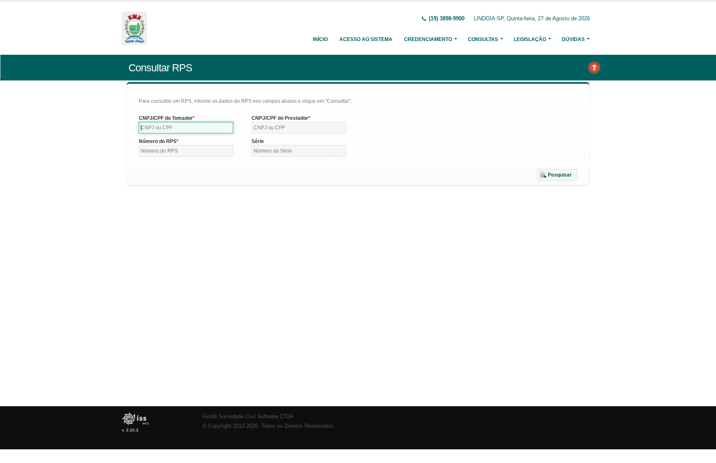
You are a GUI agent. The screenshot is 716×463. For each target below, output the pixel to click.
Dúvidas (573, 39)
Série (258, 141)
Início (320, 39)
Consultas (483, 39)
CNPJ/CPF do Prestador (280, 118)
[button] (557, 175)
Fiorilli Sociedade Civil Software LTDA (248, 416)
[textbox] (186, 127)
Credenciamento (428, 39)
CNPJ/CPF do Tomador (166, 118)
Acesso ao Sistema (365, 39)
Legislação (530, 39)
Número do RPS (158, 141)
